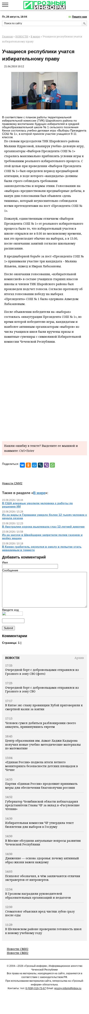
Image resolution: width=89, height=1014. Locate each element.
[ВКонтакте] (22, 465)
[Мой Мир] (34, 465)
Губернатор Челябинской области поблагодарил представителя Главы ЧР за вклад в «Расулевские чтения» (42, 805)
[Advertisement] (44, 391)
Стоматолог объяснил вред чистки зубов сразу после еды (40, 913)
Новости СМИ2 (17, 949)
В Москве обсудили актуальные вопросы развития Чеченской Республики (43, 842)
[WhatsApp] (52, 465)
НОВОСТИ (21, 36)
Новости (12, 658)
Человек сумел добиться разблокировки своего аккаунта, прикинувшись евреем (40, 725)
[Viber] (46, 465)
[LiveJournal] (40, 465)
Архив (79, 658)
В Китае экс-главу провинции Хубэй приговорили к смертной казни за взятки (44, 707)
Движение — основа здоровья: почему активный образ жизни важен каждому (42, 860)
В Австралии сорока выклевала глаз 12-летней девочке (43, 526)
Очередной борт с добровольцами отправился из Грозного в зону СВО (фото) (42, 671)
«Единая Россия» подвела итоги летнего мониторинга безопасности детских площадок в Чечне (41, 766)
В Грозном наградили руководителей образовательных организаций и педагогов (38, 895)
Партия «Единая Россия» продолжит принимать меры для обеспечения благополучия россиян (41, 785)
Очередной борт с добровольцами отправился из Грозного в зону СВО (42, 689)
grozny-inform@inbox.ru (67, 988)
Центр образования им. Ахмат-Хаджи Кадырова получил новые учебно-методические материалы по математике (43, 744)
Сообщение (10, 570)
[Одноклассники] (28, 465)
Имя (5, 562)
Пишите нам (79, 16)
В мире (35, 36)
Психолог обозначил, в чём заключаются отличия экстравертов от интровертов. (42, 878)
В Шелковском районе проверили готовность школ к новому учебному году (43, 931)
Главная (7, 36)
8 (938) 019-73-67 (35, 988)
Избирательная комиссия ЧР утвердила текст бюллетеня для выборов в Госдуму (39, 824)
